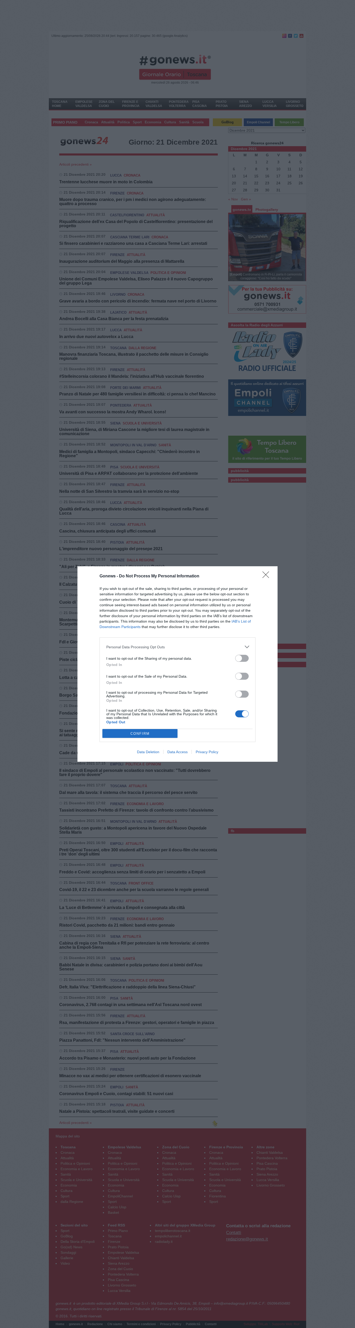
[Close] (267, 576)
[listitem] (177, 647)
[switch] (242, 658)
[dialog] (177, 664)
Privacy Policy (207, 752)
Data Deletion (148, 752)
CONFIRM (140, 734)
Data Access (177, 752)
